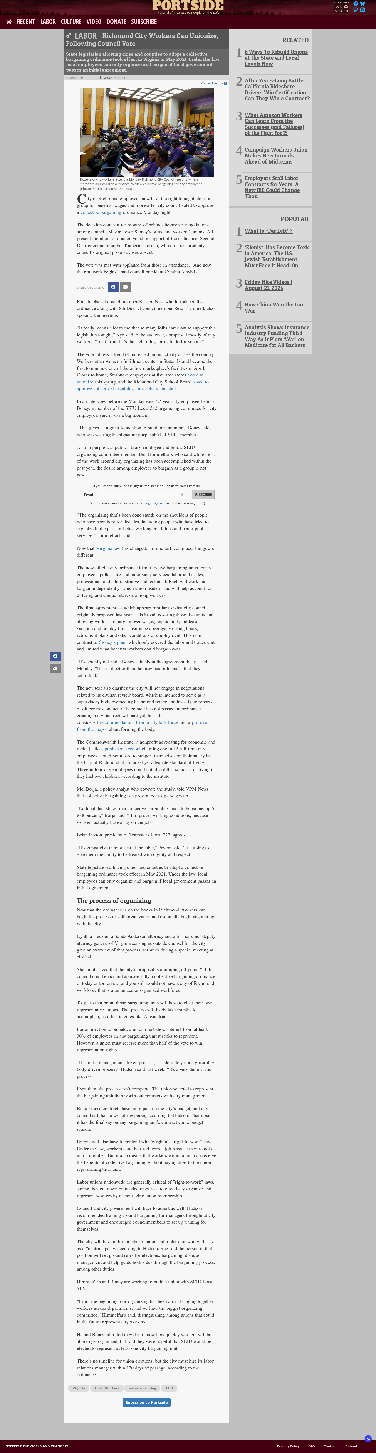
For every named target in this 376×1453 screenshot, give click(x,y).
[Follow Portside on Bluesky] (363, 5)
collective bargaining (101, 212)
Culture (71, 21)
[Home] (188, 4)
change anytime (152, 503)
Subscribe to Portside (147, 1402)
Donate (116, 21)
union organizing (142, 1388)
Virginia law (108, 548)
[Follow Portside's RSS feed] (362, 11)
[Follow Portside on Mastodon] (355, 11)
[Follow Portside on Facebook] (355, 5)
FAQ (311, 1446)
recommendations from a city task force (139, 722)
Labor (48, 21)
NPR (121, 77)
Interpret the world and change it (36, 1446)
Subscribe (144, 21)
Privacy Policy (288, 1446)
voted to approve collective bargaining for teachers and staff (143, 385)
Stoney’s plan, (113, 642)
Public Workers (107, 1388)
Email (89, 494)
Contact (330, 1446)
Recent (26, 21)
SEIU (169, 1388)
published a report (122, 748)
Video (94, 21)
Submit (352, 1446)
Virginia (79, 1388)
